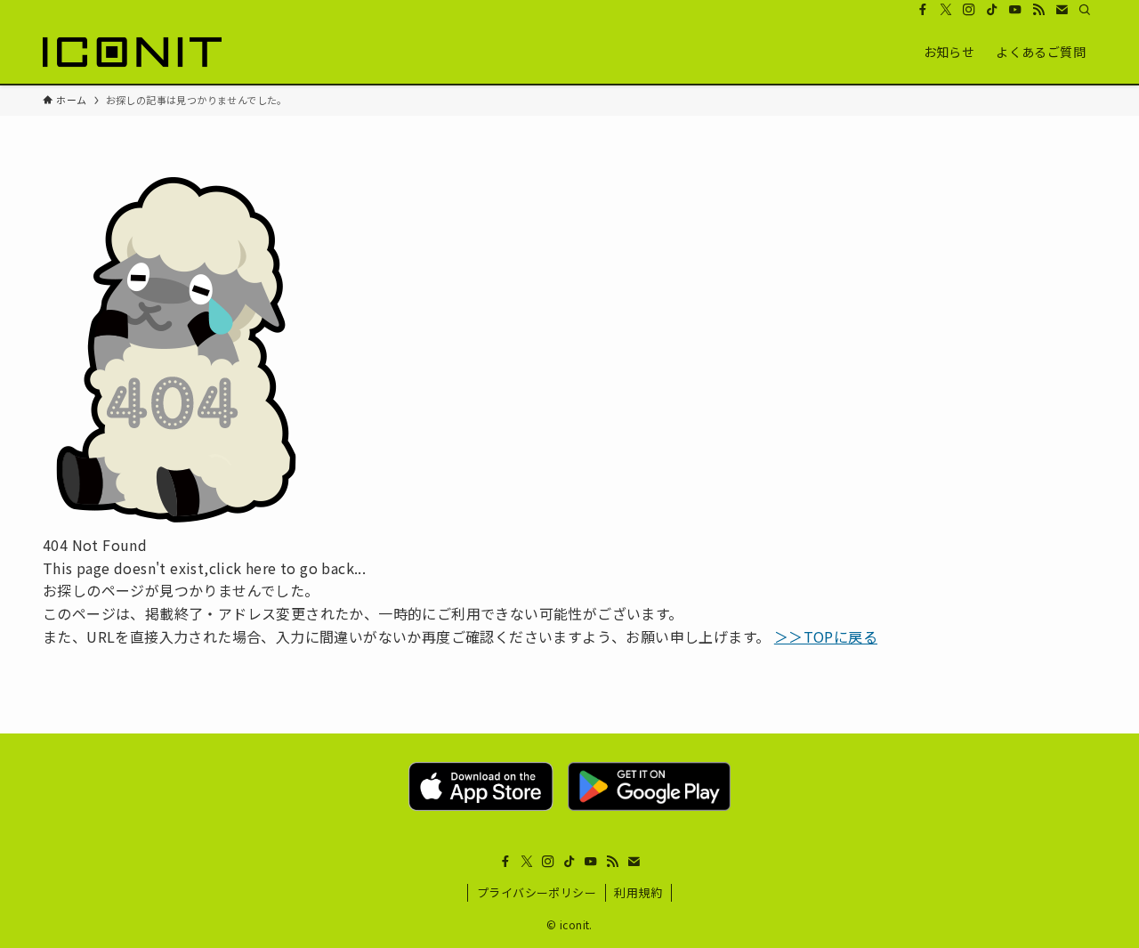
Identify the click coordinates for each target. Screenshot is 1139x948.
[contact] (1061, 10)
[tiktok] (992, 10)
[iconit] (132, 51)
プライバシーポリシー (536, 892)
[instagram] (969, 10)
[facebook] (922, 10)
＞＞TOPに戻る (825, 636)
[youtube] (1015, 10)
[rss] (1038, 10)
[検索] (1084, 10)
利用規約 (638, 892)
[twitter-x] (945, 10)
